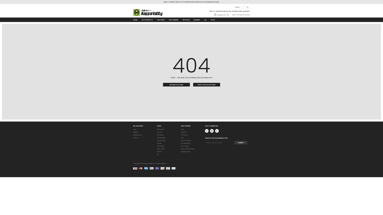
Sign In (234, 15)
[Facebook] (207, 131)
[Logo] (148, 12)
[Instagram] (217, 131)
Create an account (244, 15)
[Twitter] (212, 131)
